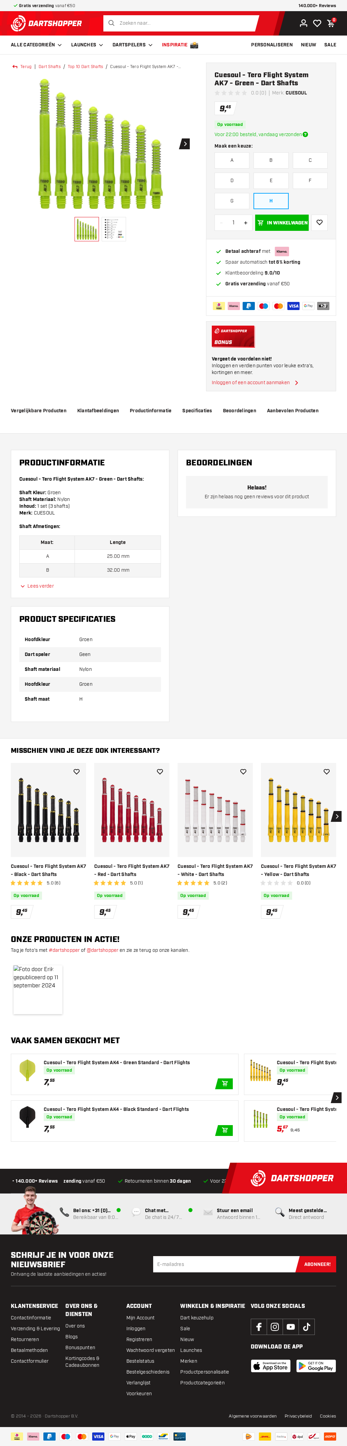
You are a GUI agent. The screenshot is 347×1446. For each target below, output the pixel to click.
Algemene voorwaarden (253, 1416)
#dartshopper (64, 950)
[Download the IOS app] (271, 1366)
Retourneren (25, 1339)
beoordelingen (239, 411)
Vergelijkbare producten (38, 411)
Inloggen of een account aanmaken (251, 383)
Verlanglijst (138, 1383)
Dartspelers (129, 45)
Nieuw (187, 1339)
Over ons (75, 1326)
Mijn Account (140, 1318)
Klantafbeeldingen (98, 411)
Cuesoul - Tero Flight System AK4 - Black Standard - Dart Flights (116, 1110)
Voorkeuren (139, 1394)
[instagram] (275, 1327)
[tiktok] (307, 1327)
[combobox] (183, 23)
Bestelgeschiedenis (148, 1372)
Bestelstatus (140, 1361)
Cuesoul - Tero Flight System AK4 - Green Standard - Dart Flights (117, 1063)
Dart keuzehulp (196, 1318)
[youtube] (291, 1327)
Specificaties (197, 411)
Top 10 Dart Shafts (85, 66)
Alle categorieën (33, 45)
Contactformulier (29, 1361)
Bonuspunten (80, 1348)
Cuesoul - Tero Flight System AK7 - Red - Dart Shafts (131, 870)
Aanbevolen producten (293, 411)
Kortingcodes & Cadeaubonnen (82, 1362)
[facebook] (259, 1327)
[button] (38, 989)
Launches (83, 45)
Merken (188, 1361)
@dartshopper (103, 950)
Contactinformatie (31, 1318)
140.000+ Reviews (317, 6)
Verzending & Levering (35, 1329)
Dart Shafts (50, 66)
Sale (185, 1329)
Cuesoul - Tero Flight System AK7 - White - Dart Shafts (215, 870)
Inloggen (136, 1329)
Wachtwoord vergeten (150, 1350)
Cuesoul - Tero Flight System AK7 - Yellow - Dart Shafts (298, 870)
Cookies (328, 1416)
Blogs (71, 1337)
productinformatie (150, 411)
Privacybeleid (298, 1416)
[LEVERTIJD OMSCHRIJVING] (305, 134)
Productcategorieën (202, 1383)
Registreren (139, 1339)
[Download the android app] (316, 1366)
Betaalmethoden (29, 1350)
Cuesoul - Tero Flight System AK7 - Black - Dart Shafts (48, 870)
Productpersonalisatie (204, 1372)
